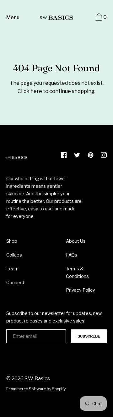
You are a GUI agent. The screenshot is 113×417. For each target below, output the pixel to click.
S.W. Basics (37, 379)
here (36, 91)
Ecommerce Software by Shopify (36, 389)
